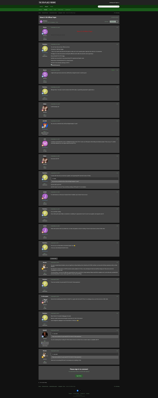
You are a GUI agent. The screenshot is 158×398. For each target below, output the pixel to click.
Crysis (62, 49)
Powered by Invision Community (79, 396)
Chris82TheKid (45, 132)
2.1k (45, 202)
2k (45, 307)
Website (41, 6)
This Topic (113, 6)
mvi (45, 139)
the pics (64, 316)
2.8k (45, 38)
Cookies (87, 393)
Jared (44, 192)
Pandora (44, 44)
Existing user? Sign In (114, 2)
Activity (51, 6)
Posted (55, 27)
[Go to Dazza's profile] (41, 21)
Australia (45, 39)
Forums (45, 9)
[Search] (118, 7)
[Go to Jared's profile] (45, 196)
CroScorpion (44, 296)
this (54, 53)
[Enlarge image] (55, 64)
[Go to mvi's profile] (45, 143)
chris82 (45, 121)
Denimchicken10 (45, 342)
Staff (55, 9)
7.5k (45, 55)
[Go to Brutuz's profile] (45, 267)
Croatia (44, 308)
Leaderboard (67, 9)
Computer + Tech (54, 22)
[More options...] (117, 27)
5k (45, 341)
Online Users (60, 9)
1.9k (45, 114)
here (63, 55)
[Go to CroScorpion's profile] (45, 301)
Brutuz (45, 262)
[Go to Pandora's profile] (45, 48)
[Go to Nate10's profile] (45, 334)
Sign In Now (79, 375)
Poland (45, 115)
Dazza (45, 20)
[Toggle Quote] (52, 178)
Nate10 (45, 330)
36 (45, 273)
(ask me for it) (45, 344)
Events (50, 9)
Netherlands (45, 56)
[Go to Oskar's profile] (45, 108)
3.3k (45, 131)
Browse (46, 6)
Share (106, 21)
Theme (70, 393)
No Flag (44, 151)
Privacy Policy (76, 393)
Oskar (44, 104)
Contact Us (82, 393)
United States (44, 134)
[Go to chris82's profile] (45, 125)
